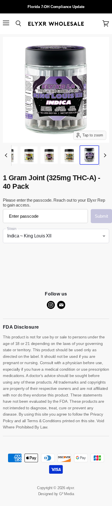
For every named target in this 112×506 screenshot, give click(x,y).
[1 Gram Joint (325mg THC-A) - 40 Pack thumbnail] (29, 155)
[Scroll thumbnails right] (104, 155)
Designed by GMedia (56, 494)
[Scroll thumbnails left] (6, 155)
